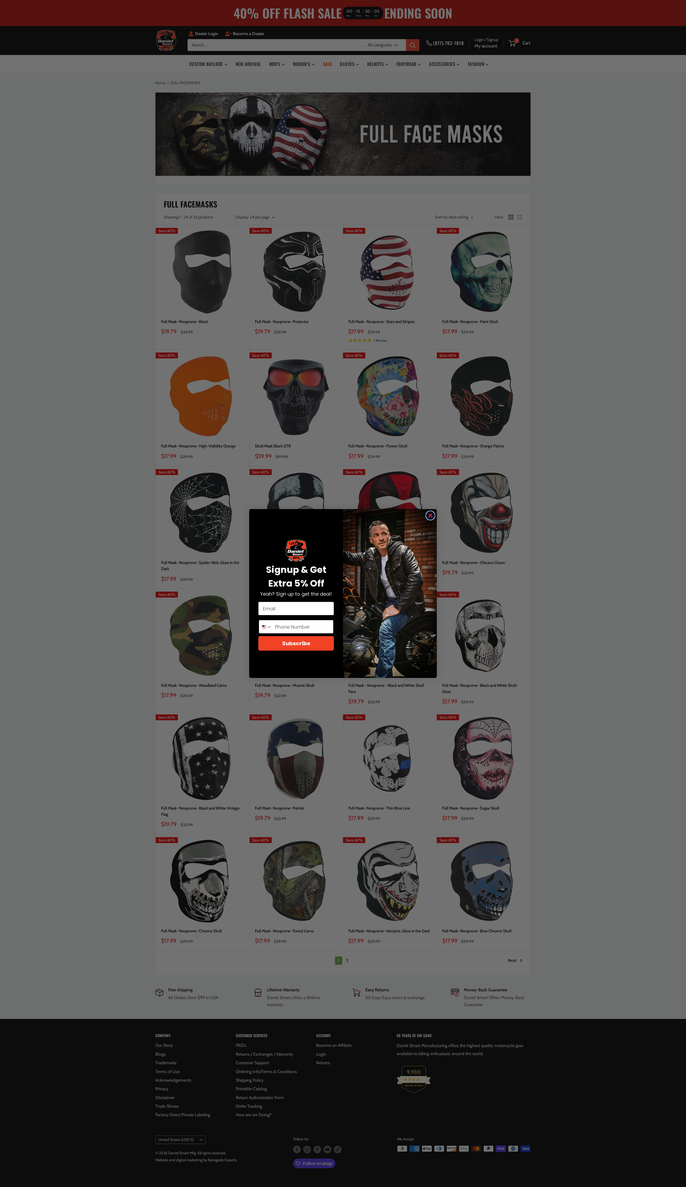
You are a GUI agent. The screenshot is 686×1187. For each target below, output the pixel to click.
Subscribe (296, 643)
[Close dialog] (430, 515)
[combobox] (265, 626)
